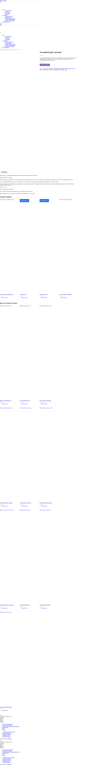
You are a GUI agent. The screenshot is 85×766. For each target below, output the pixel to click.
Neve (1, 738)
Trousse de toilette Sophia (10, 19)
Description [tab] (4, 172)
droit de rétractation (6, 736)
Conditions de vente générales (8, 731)
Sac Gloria (7, 11)
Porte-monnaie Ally (9, 16)
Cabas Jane (7, 13)
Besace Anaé (7, 12)
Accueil (1, 49)
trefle (66, 69)
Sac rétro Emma (8, 10)
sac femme (51, 69)
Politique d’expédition (7, 734)
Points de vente (5, 727)
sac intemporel (56, 69)
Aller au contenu (3, 0)
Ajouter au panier (45, 64)
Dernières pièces (6, 21)
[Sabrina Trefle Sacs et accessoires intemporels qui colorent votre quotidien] (21, 2)
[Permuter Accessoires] (21, 40)
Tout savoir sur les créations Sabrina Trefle (10, 726)
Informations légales (7, 733)
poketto (66, 68)
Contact (4, 729)
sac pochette (62, 69)
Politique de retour (6, 735)
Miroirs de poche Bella (9, 20)
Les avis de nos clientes (7, 725)
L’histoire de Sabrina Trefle (7, 724)
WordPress (9, 738)
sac (72, 68)
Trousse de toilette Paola (10, 18)
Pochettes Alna (8, 17)
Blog (3, 728)
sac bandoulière (45, 69)
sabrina (69, 68)
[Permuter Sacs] (21, 35)
